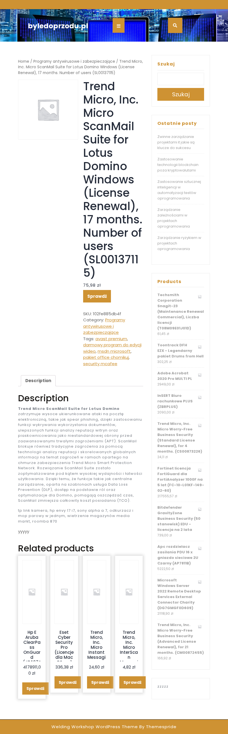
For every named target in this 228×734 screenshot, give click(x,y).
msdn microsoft (114, 351)
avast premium (111, 339)
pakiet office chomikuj (106, 357)
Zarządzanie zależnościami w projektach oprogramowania (173, 218)
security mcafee (100, 364)
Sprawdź (97, 296)
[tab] (38, 380)
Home (23, 61)
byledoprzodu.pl (58, 26)
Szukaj (166, 64)
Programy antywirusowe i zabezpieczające (74, 61)
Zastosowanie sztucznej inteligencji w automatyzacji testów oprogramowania (179, 190)
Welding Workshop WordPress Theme (94, 727)
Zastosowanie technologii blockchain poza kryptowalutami (178, 165)
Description (38, 381)
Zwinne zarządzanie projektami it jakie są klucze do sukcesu (176, 142)
